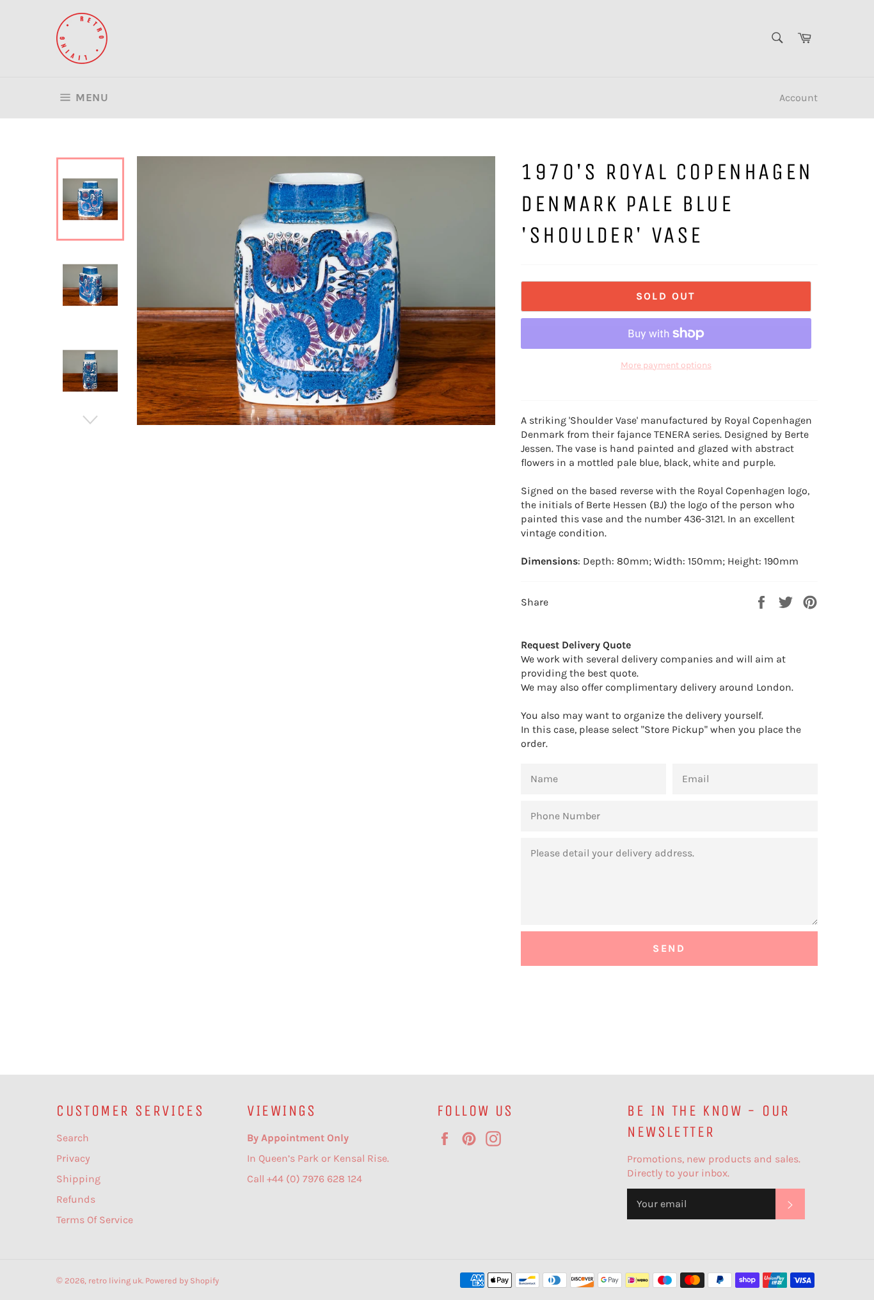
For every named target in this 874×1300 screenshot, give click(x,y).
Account (798, 98)
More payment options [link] (666, 365)
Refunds (75, 1199)
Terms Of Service (94, 1220)
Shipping (78, 1179)
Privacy (73, 1158)
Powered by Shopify (182, 1280)
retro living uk (115, 1280)
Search (72, 1138)
